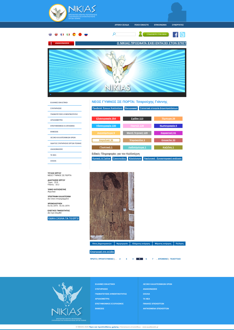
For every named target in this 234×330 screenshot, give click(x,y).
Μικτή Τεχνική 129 (137, 133)
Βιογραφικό (131, 108)
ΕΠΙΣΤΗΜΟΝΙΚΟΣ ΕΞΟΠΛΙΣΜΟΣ (62, 126)
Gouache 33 (168, 140)
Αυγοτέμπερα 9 (106, 133)
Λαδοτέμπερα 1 (137, 147)
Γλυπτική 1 (106, 147)
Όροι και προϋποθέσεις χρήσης (104, 327)
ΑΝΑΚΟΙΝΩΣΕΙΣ (56, 149)
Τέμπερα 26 (168, 118)
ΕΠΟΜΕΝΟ (163, 259)
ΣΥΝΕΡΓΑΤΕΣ (178, 25)
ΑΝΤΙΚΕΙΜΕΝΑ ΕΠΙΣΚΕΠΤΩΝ (156, 308)
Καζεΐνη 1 (168, 147)
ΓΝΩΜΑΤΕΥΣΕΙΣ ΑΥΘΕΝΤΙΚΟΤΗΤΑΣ (64, 114)
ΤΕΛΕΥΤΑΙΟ (175, 259)
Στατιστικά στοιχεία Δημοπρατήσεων (159, 108)
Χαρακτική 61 (168, 133)
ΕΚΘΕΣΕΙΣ (54, 132)
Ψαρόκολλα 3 (137, 140)
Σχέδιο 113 (137, 118)
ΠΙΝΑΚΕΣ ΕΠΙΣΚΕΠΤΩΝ (153, 304)
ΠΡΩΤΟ (93, 259)
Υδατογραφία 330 (106, 125)
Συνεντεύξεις (119, 158)
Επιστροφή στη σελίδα (102, 252)
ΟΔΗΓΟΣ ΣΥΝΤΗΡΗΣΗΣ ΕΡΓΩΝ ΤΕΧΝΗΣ (65, 143)
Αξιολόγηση (135, 158)
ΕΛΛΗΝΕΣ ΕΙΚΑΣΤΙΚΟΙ (58, 103)
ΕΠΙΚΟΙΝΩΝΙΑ (160, 25)
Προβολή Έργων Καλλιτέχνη (107, 108)
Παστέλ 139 (137, 125)
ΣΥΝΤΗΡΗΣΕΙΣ (55, 108)
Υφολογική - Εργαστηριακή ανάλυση (163, 158)
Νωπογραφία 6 (168, 125)
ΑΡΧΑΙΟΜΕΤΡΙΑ (56, 120)
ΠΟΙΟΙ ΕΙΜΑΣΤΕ (141, 25)
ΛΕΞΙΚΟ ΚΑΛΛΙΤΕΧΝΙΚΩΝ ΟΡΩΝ (63, 138)
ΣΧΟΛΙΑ (53, 161)
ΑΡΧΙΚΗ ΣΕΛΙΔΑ (122, 25)
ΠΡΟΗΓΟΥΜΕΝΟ (106, 259)
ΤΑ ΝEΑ (53, 155)
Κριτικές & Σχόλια (101, 158)
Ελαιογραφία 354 (106, 118)
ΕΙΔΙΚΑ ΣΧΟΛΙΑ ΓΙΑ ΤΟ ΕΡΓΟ (63, 218)
